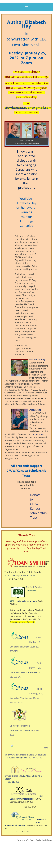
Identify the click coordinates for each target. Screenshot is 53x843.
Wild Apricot (30, 840)
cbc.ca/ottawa (38, 434)
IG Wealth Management (17, 758)
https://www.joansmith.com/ (20, 575)
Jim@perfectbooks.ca (26, 601)
